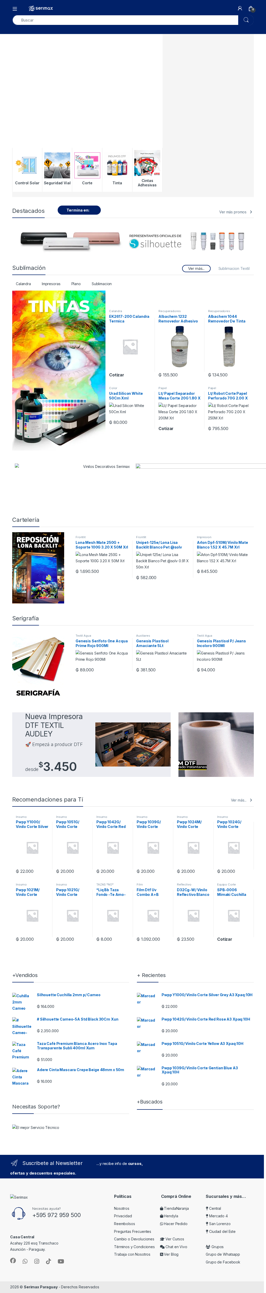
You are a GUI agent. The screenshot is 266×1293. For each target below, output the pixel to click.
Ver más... (239, 800)
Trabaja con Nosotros (132, 1254)
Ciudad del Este (222, 1231)
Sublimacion (102, 284)
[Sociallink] (13, 1260)
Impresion (204, 537)
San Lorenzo (219, 1223)
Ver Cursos (174, 1239)
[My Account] (240, 8)
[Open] (16, 8)
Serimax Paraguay (41, 1287)
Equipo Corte (226, 884)
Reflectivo (184, 884)
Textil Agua (83, 635)
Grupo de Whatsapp (223, 1254)
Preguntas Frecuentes (132, 1231)
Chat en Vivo (176, 1247)
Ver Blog (171, 1254)
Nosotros (121, 1208)
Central (214, 1208)
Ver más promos (233, 212)
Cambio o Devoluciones (134, 1239)
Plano (76, 284)
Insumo (21, 817)
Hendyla (170, 1216)
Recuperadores (169, 311)
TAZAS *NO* (105, 884)
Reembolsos (124, 1223)
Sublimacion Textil (234, 268)
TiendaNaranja (176, 1208)
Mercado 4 (218, 1216)
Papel (162, 388)
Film (140, 884)
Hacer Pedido (175, 1223)
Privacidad (123, 1216)
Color (113, 388)
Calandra (23, 284)
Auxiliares (143, 635)
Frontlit (81, 537)
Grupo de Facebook (223, 1262)
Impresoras (51, 284)
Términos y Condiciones (134, 1247)
